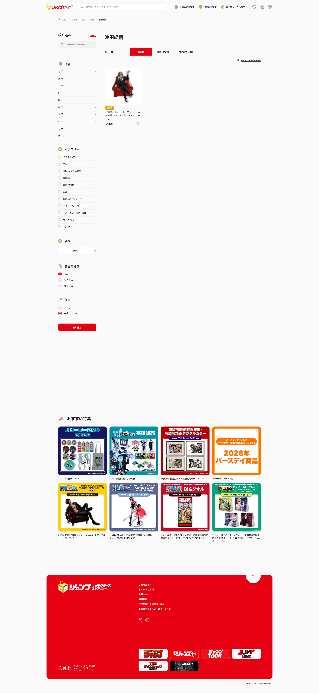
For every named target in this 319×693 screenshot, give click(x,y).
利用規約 (143, 599)
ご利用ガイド (145, 584)
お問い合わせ (145, 594)
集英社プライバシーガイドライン (155, 608)
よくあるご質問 (146, 589)
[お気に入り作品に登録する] (138, 123)
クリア (93, 35)
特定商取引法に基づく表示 (151, 604)
